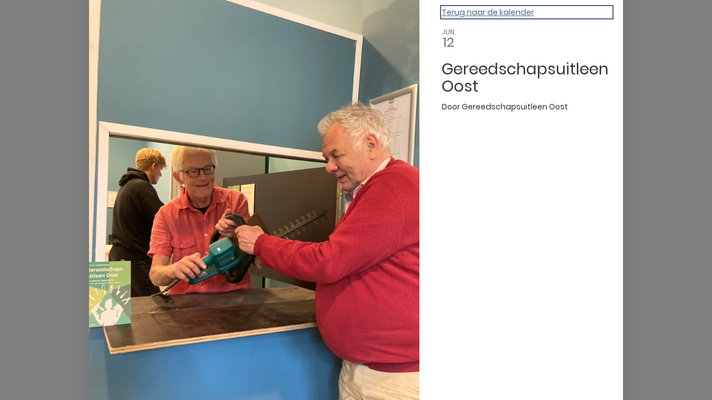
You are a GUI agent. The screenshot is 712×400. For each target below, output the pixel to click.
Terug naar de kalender (488, 12)
